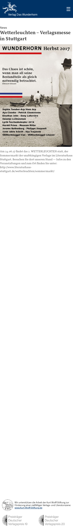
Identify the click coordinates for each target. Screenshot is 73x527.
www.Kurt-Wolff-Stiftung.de (28, 507)
